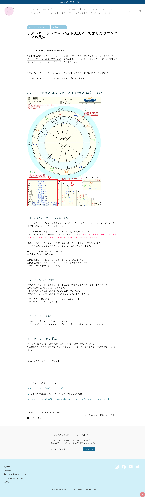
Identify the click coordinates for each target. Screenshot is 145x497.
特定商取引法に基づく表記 (16, 474)
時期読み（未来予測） (77, 9)
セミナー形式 (106, 9)
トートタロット (52, 13)
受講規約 (8, 470)
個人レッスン (36, 13)
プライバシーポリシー (14, 478)
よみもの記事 (81, 13)
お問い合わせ (104, 13)
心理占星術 (48, 9)
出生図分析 (60, 9)
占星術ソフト (48, 412)
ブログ (93, 13)
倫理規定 (8, 466)
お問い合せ (9, 482)
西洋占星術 (36, 9)
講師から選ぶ (67, 13)
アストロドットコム (34, 412)
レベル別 (94, 9)
